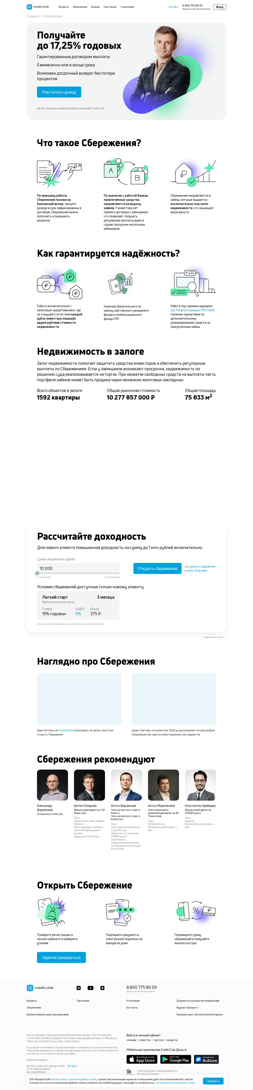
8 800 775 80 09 (192, 5)
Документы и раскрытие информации (197, 1000)
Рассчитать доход (59, 92)
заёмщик (131, 1040)
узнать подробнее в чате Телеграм (200, 568)
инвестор (145, 1040)
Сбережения (80, 6)
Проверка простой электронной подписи (199, 1014)
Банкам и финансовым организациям (48, 1014)
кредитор (172, 1040)
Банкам (95, 6)
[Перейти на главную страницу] (38, 7)
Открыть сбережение (157, 568)
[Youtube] (90, 988)
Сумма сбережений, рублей (56, 559)
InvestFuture (66, 730)
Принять (213, 1081)
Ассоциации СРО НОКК (199, 310)
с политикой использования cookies (175, 1082)
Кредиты (64, 6)
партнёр (159, 1040)
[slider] (37, 573)
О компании (127, 6)
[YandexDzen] (102, 988)
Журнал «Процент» (187, 1007)
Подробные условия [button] (213, 637)
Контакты (132, 1007)
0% (78, 613)
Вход (219, 7)
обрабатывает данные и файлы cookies (74, 1079)
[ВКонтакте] (79, 988)
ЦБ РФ (175, 310)
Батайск (173, 7)
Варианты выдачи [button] (37, 1059)
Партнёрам (110, 6)
